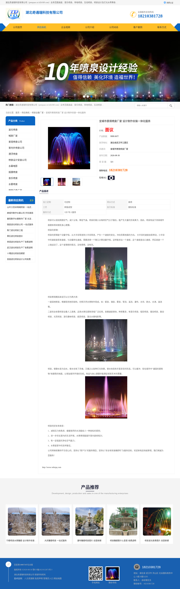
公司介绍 (89, 27)
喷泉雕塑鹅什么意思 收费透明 (89, 541)
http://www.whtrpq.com (51, 467)
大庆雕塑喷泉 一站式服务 (22, 541)
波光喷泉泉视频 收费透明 (157, 541)
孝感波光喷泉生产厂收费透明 (20, 242)
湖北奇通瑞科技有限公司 (24, 575)
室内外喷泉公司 (16, 148)
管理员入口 (48, 578)
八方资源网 (29, 578)
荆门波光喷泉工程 (15, 230)
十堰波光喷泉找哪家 (16, 253)
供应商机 (41, 27)
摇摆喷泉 (13, 172)
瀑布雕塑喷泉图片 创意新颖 (55, 541)
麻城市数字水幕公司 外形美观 (20, 213)
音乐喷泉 (13, 178)
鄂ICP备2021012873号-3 (42, 570)
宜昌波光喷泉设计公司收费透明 (20, 259)
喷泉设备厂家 (38, 113)
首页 (17, 113)
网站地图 (58, 578)
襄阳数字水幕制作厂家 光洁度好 (20, 219)
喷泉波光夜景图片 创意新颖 (123, 541)
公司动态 (113, 27)
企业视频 (65, 27)
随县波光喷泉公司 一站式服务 (20, 224)
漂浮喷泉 (13, 154)
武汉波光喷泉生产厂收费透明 (20, 248)
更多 (32, 200)
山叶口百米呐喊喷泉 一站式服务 (20, 207)
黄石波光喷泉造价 (15, 236)
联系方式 (161, 27)
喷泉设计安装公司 (18, 160)
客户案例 (137, 27)
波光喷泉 (13, 130)
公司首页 (17, 27)
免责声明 (39, 578)
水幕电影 (13, 166)
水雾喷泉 (13, 184)
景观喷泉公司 (15, 142)
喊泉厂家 (13, 136)
